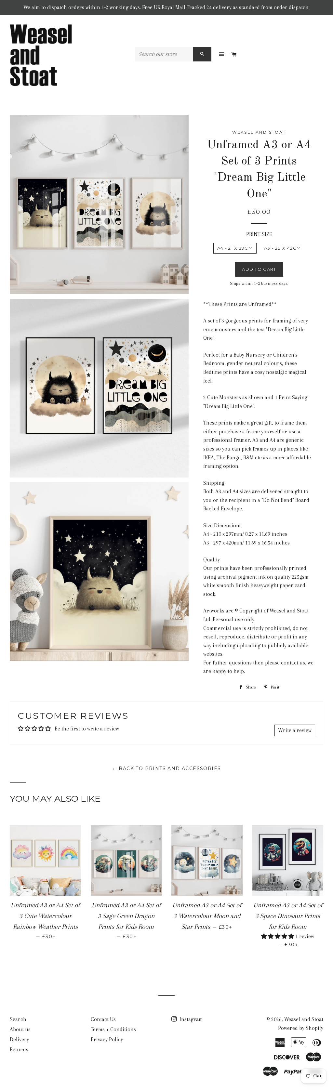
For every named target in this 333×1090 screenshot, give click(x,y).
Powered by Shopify (300, 1028)
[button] (278, 936)
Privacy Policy (107, 1039)
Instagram (190, 1019)
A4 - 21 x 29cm (235, 248)
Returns (19, 1049)
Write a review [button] (295, 730)
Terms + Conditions (113, 1029)
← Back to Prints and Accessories (166, 768)
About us (20, 1029)
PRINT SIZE (259, 234)
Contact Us (103, 1019)
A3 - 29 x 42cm (282, 248)
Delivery (19, 1039)
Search (18, 1019)
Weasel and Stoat (303, 1019)
